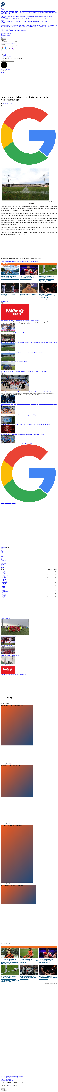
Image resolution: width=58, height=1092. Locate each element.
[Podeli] (2, 106)
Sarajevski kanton (30, 261)
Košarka (13, 30)
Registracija (13, 43)
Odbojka (18, 30)
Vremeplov (6, 26)
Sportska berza (7, 25)
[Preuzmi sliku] (4, 764)
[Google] (2, 48)
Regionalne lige (23, 11)
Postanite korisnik (4, 1077)
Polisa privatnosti (19, 1076)
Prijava (3, 38)
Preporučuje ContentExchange (50, 299)
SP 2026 (10, 13)
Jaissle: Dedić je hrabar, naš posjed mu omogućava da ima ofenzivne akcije (28, 978)
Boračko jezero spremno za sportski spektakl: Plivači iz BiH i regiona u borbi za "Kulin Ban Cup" (10, 278)
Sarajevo (36, 261)
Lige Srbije (25, 12)
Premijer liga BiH (4, 11)
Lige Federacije (13, 12)
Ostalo (13, 16)
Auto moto (15, 25)
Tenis (12, 25)
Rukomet (24, 30)
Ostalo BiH (19, 12)
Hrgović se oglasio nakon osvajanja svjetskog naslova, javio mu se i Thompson (48, 296)
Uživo (4, 72)
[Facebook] (5, 48)
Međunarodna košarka (33, 16)
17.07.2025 (5, 104)
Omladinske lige (52, 11)
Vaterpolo (34, 25)
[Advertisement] (29, 84)
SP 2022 (6, 13)
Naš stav (22, 26)
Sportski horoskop (34, 26)
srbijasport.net (11, 1085)
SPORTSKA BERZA (5, 35)
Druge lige (17, 11)
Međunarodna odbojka (35, 21)
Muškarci (14, 261)
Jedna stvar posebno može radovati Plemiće (8, 295)
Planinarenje (29, 25)
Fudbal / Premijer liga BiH (6, 618)
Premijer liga (9, 16)
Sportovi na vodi (53, 25)
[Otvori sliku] (7, 764)
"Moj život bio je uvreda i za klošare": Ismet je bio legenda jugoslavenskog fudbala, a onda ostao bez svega (9, 961)
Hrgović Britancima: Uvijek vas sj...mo (28, 295)
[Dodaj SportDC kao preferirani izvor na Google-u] (29, 164)
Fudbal (3, 30)
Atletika (20, 25)
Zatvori (2, 1089)
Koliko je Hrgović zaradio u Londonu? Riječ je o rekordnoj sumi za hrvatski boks (28, 278)
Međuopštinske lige (37, 11)
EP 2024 (2, 13)
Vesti (2, 8)
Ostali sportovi (12, 26)
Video (2, 26)
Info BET (18, 26)
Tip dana (48, 26)
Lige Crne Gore (31, 12)
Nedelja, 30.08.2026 (5, 69)
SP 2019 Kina (48, 16)
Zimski (2, 25)
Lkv (11, 104)
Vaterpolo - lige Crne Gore (43, 25)
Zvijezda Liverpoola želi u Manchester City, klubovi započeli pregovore (29, 961)
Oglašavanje (15, 1077)
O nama (5, 1076)
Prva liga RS (11, 11)
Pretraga (9, 1079)
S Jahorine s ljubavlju (5, 29)
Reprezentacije (48, 12)
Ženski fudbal (4, 12)
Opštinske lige (45, 11)
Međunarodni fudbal (39, 12)
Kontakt (10, 1077)
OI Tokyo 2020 (42, 26)
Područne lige (30, 11)
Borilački (24, 25)
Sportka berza (11, 1080)
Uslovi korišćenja (11, 1076)
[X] (9, 48)
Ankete (6, 1080)
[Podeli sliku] (2, 764)
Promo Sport (27, 26)
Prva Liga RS (4, 18)
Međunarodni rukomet (36, 18)
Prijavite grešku (4, 1079)
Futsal (8, 12)
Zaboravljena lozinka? (5, 43)
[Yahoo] (12, 48)
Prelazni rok (54, 12)
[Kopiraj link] (9, 764)
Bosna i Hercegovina (21, 261)
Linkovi (2, 1080)
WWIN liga (3, 547)
